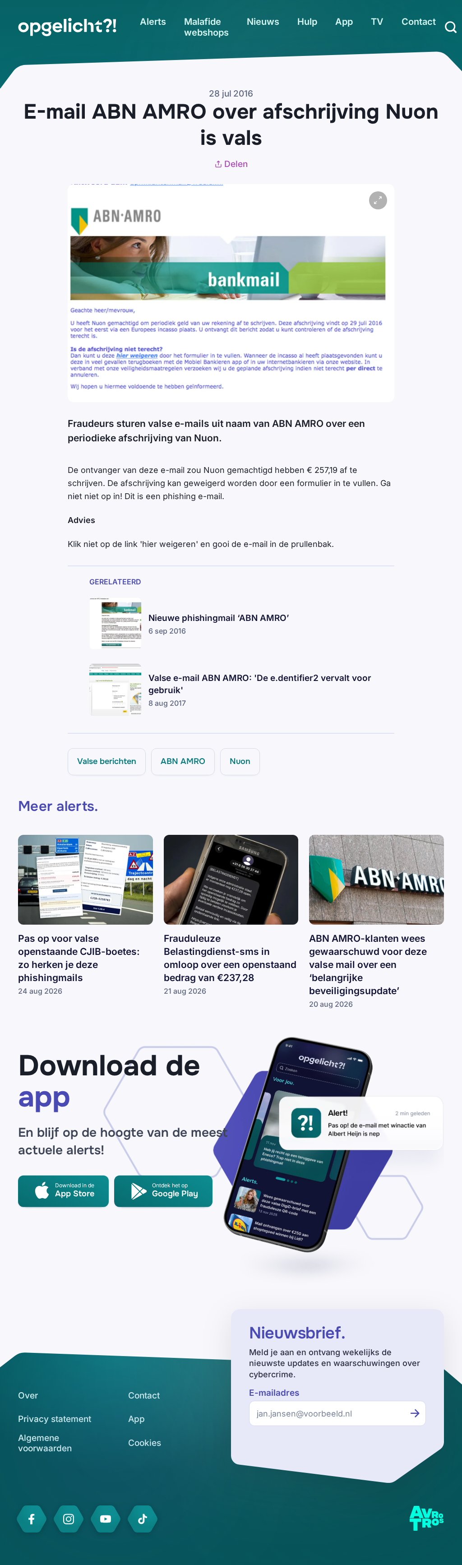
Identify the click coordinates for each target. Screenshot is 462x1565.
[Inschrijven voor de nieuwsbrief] (415, 1413)
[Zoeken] (450, 27)
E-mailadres (274, 1393)
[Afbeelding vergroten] (378, 200)
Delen (236, 164)
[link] (67, 27)
